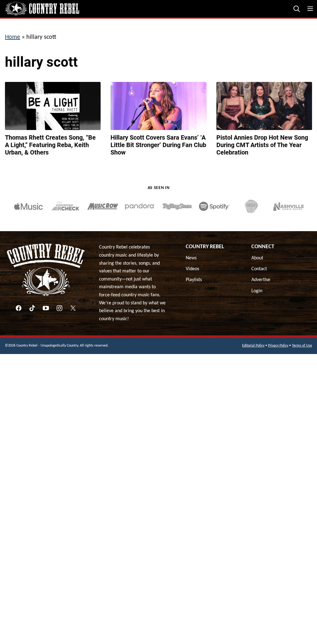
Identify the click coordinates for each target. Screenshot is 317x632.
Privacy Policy (278, 345)
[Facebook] (18, 308)
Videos (192, 269)
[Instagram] (59, 308)
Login (256, 291)
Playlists (194, 279)
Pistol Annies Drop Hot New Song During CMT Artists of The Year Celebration (262, 145)
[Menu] (310, 9)
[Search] (296, 9)
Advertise (260, 279)
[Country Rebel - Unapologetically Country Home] (42, 9)
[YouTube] (46, 308)
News (191, 258)
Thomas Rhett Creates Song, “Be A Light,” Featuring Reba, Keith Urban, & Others (50, 145)
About (257, 258)
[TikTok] (32, 308)
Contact (259, 269)
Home (12, 37)
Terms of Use (302, 345)
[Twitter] (73, 308)
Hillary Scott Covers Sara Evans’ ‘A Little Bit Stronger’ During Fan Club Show (158, 145)
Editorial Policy (253, 345)
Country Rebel (205, 247)
